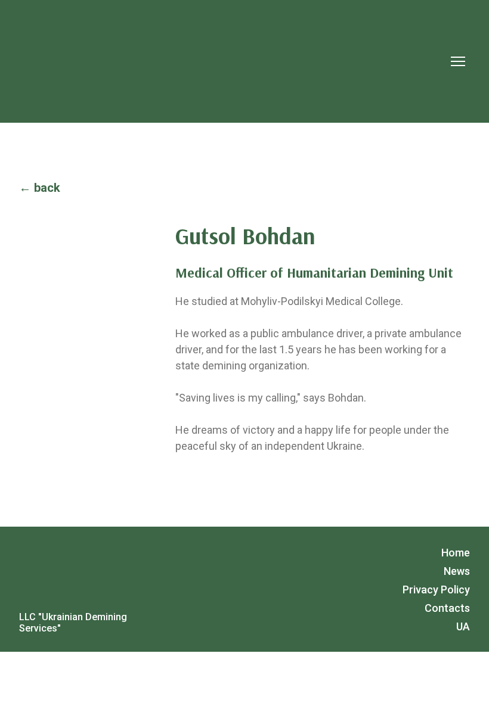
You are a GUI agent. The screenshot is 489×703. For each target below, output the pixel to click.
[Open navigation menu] (458, 61)
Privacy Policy (436, 589)
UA (463, 626)
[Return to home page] (200, 61)
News (457, 571)
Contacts (447, 608)
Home (455, 552)
